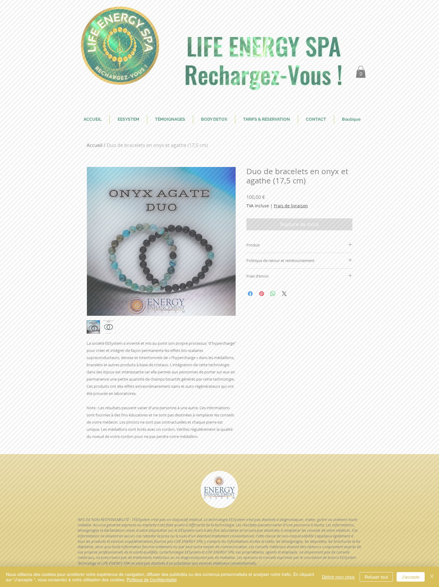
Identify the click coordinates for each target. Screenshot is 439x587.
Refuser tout (376, 577)
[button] (331, 162)
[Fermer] (431, 576)
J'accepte (411, 577)
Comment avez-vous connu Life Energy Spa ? (168, 346)
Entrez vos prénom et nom (149, 261)
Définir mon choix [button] (338, 577)
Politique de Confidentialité (152, 580)
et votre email (138, 312)
